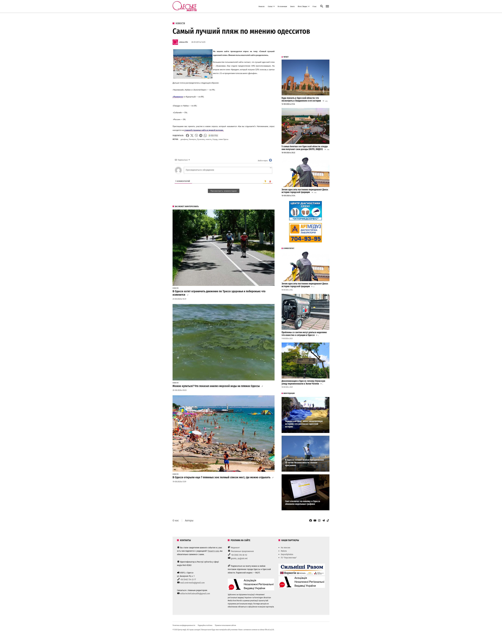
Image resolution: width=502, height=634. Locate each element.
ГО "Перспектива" (289, 557)
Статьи (270, 6)
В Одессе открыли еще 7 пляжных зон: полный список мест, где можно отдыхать (221, 477)
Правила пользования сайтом (225, 625)
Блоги (292, 6)
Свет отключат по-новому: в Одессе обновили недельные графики (302, 502)
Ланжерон (192, 139)
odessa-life (183, 42)
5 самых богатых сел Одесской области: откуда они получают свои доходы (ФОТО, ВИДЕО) (305, 148)
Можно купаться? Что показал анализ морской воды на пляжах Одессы (216, 386)
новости (208, 139)
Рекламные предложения (242, 551)
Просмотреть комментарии (223, 191)
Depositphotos (287, 554)
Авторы (189, 520)
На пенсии (285, 547)
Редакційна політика (205, 625)
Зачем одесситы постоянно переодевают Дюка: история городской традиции (305, 191)
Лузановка (201, 139)
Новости (261, 6)
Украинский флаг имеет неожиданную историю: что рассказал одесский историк (304, 424)
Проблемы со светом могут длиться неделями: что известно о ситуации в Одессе (304, 334)
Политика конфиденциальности (184, 625)
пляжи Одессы (223, 139)
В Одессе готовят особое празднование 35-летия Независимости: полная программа (304, 463)
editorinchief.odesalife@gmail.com (195, 593)
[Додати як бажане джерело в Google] (213, 135)
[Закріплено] (327, 6)
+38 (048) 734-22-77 (188, 579)
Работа (284, 551)
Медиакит (235, 547)
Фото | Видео (302, 6)
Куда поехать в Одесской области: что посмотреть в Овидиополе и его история (301, 99)
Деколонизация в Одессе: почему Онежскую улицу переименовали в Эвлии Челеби (303, 382)
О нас (314, 6)
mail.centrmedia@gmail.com (192, 582)
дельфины (184, 139)
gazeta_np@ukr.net (239, 558)
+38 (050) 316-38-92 (239, 555)
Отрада (214, 139)
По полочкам (282, 6)
